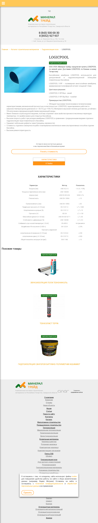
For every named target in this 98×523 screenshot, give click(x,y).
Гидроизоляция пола (50, 49)
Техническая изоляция (49, 433)
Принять (27, 492)
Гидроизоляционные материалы (49, 468)
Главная (5, 49)
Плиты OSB (49, 454)
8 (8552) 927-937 (49, 35)
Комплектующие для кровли (49, 451)
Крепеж (49, 504)
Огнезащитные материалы (49, 507)
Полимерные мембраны (49, 473)
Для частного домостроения (49, 462)
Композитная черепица (49, 447)
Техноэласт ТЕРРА (49, 323)
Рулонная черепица (49, 444)
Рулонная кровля (49, 465)
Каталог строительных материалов (25, 49)
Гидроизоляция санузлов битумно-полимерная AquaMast (49, 364)
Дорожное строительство (49, 470)
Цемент (49, 501)
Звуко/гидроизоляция (49, 436)
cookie (74, 476)
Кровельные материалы (49, 439)
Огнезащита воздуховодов (49, 512)
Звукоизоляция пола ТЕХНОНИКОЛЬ (49, 282)
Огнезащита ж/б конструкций (49, 515)
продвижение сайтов (77, 392)
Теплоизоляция (49, 428)
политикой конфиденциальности (49, 484)
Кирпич (49, 498)
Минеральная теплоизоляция (49, 430)
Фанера (49, 518)
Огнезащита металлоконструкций (49, 509)
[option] (24, 79)
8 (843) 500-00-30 (49, 32)
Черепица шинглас (49, 442)
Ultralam (49, 456)
